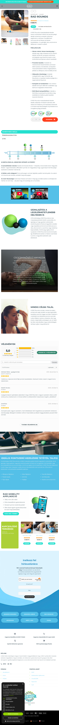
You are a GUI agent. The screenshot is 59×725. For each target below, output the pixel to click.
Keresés (54, 362)
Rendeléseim (6, 672)
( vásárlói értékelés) (43, 20)
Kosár (4, 675)
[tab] (29, 132)
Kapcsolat (34, 681)
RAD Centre (39, 535)
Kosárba (49, 119)
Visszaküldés (34, 678)
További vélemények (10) (29, 424)
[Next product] (32, 11)
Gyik (32, 684)
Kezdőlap (34, 14)
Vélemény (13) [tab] (37, 29)
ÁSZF (32, 672)
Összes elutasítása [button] (13, 718)
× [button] (22, 684)
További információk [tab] (45, 26)
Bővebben (11, 695)
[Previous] (23, 533)
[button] (2, 6)
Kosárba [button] (26, 543)
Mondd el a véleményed (47, 352)
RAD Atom (52, 535)
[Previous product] (35, 11)
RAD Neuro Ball (27, 535)
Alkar (41, 14)
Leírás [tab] (33, 26)
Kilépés (5, 678)
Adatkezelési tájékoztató (37, 675)
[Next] (26, 42)
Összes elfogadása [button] (13, 714)
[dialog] (13, 702)
